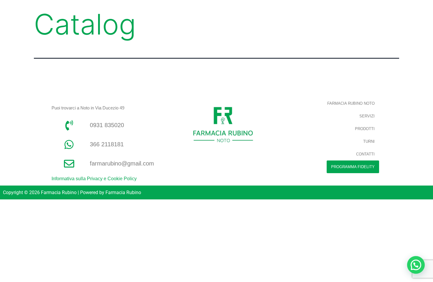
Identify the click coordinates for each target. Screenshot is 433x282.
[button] (416, 265)
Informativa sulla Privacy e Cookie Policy (94, 178)
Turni (369, 141)
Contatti (365, 154)
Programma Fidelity (353, 167)
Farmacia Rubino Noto (351, 103)
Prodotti (365, 129)
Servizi (367, 116)
